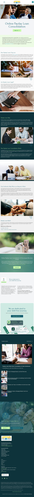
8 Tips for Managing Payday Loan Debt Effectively (17, 371)
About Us (2, 462)
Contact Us (3, 464)
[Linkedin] (5, 478)
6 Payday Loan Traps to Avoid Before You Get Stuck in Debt (19, 384)
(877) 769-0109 (3, 471)
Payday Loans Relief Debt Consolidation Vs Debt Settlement (16, 366)
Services (2, 461)
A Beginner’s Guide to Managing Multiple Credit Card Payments (18, 392)
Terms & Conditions (15, 491)
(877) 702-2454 (22, 264)
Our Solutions (3, 460)
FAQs (2, 463)
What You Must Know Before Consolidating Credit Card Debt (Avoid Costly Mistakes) (19, 378)
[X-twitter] (7, 478)
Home (2, 459)
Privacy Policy (20, 491)
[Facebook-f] (2, 478)
